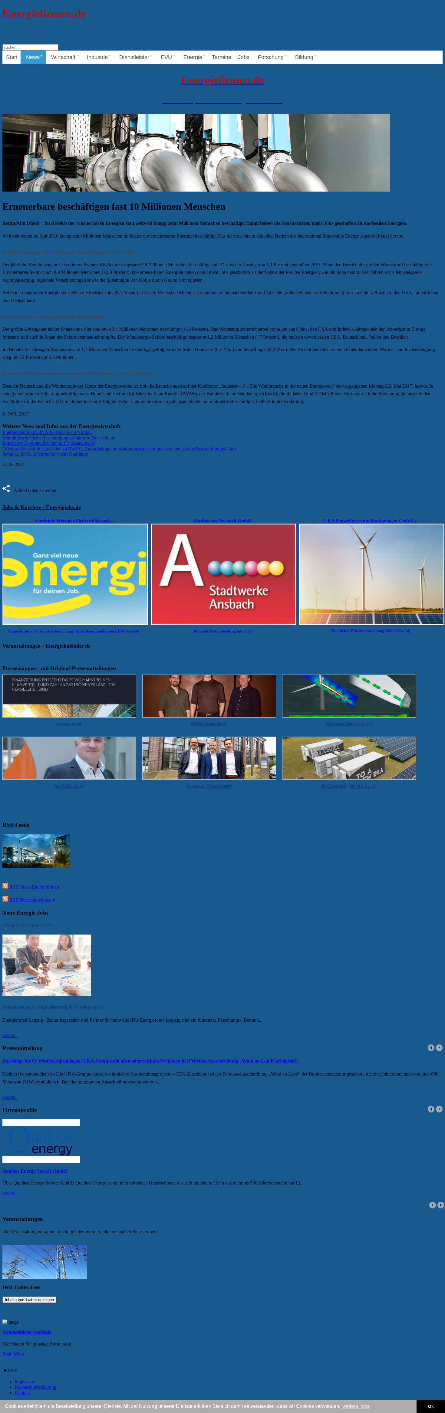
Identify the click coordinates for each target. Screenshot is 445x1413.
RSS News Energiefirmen (34, 886)
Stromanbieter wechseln (27, 1332)
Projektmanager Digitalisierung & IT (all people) (52, 1007)
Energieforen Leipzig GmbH (26, 925)
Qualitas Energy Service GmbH (34, 1171)
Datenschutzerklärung (35, 1387)
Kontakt (22, 1392)
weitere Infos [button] (356, 1406)
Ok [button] (431, 1406)
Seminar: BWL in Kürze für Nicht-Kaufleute (45, 454)
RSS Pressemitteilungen (32, 899)
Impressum (25, 1381)
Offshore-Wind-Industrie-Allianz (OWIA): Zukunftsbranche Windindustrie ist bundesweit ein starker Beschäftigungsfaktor (119, 448)
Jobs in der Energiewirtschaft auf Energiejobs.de (48, 443)
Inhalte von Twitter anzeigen (29, 1299)
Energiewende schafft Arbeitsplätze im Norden (47, 432)
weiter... (10, 1035)
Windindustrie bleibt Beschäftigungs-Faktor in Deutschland (58, 437)
